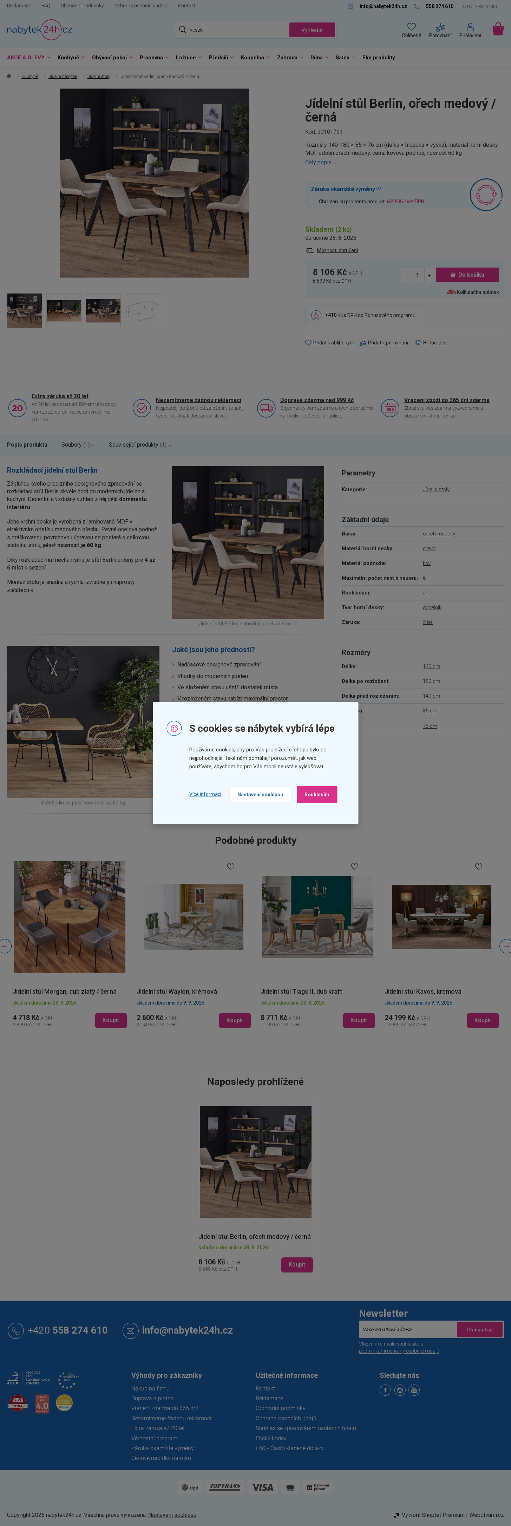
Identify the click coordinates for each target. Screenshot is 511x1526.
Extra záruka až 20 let (60, 396)
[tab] (27, 445)
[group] (70, 946)
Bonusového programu (390, 315)
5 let (428, 622)
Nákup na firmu (150, 1388)
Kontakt (187, 5)
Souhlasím (316, 794)
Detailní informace (404, 162)
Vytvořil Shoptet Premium (433, 1515)
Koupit (297, 1264)
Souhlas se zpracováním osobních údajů (306, 1428)
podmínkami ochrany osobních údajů (399, 1351)
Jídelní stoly (436, 489)
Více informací (205, 794)
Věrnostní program (154, 1438)
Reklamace (19, 5)
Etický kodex (271, 1438)
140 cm (431, 666)
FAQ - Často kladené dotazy (290, 1448)
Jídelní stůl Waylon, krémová (177, 991)
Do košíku (471, 274)
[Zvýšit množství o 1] (429, 275)
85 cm (430, 711)
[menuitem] (27, 57)
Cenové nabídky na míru (161, 1458)
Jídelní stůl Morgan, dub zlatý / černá (65, 991)
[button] (70, 1014)
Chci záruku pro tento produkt (371, 201)
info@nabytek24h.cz (187, 1330)
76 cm (430, 726)
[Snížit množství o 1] (406, 275)
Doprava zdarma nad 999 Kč (317, 400)
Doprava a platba (152, 1398)
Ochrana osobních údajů (141, 5)
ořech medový (439, 534)
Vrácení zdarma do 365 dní (164, 1408)
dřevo (429, 548)
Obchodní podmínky (82, 5)
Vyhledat (312, 30)
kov (427, 563)
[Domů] (9, 77)
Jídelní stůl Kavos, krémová (423, 991)
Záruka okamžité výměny (162, 1448)
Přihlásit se (480, 1329)
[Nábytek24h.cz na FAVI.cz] (18, 1406)
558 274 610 (67, 1330)
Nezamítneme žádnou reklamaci (198, 400)
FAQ (45, 5)
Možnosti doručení (337, 250)
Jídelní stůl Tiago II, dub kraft (301, 991)
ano (427, 593)
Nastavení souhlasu (260, 794)
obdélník (432, 607)
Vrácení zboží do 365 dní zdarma (447, 400)
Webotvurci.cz (486, 1515)
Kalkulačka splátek (478, 292)
